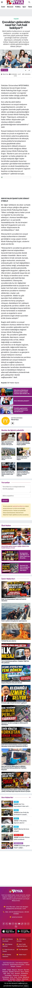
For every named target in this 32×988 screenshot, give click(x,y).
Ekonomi (10, 7)
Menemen (6, 979)
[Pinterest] (9, 923)
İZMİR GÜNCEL (18, 843)
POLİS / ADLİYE (18, 835)
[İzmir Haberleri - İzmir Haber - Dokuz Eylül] (15, 2)
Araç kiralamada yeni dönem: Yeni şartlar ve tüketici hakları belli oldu (7, 473)
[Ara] (29, 2)
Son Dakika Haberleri (7, 955)
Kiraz (11, 977)
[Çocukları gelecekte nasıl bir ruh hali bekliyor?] (16, 59)
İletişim (13, 966)
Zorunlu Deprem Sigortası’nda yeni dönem (6, 458)
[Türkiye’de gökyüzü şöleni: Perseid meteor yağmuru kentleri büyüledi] (24, 466)
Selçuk (10, 981)
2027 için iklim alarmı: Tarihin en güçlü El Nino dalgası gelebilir (23, 443)
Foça (12, 973)
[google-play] (23, 931)
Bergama (5, 971)
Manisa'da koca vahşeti (21, 830)
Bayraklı (26, 970)
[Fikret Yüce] (5, 421)
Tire (14, 981)
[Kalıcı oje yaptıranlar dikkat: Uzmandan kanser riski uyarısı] (8, 436)
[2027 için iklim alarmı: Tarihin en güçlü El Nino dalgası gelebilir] (24, 436)
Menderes (26, 977)
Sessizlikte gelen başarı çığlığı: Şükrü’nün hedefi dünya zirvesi (22, 847)
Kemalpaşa (5, 977)
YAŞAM (16, 19)
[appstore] (8, 931)
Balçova (14, 970)
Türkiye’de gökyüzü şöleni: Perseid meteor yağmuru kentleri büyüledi (23, 473)
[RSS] (16, 926)
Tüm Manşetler (23, 949)
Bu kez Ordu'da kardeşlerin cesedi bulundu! (21, 814)
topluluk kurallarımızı (18, 506)
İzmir (3, 7)
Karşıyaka (23, 975)
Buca (22, 971)
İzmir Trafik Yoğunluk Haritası (22, 945)
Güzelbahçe (24, 973)
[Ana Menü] (2, 2)
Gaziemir (17, 973)
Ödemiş (18, 979)
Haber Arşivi (22, 954)
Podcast (18, 966)
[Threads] (25, 923)
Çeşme (27, 971)
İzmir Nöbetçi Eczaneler (8, 940)
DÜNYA (16, 818)
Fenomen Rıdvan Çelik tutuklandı (22, 838)
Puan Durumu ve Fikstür (8, 950)
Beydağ (11, 971)
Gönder (5, 500)
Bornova (17, 971)
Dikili (8, 973)
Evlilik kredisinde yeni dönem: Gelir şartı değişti (23, 458)
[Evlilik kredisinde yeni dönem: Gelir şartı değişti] (24, 451)
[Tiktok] (22, 923)
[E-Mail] (12, 423)
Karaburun (16, 975)
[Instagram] (13, 923)
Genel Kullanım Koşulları (17, 964)
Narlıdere (12, 979)
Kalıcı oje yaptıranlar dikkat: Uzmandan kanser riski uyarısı (7, 443)
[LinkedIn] (16, 923)
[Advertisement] (16, 868)
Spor (24, 7)
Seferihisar (25, 979)
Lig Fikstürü (5, 964)
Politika (17, 7)
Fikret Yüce (5, 74)
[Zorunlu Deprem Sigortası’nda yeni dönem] (8, 451)
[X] (6, 923)
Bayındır (20, 970)
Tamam (26, 985)
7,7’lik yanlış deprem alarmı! (20, 822)
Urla (23, 981)
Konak (20, 977)
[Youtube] (19, 923)
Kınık (15, 977)
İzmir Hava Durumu (21, 940)
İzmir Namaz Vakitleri (7, 945)
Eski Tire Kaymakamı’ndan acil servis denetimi (21, 805)
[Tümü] (30, 797)
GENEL (16, 801)
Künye (27, 964)
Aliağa (9, 970)
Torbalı (18, 981)
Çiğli (4, 973)
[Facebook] (3, 923)
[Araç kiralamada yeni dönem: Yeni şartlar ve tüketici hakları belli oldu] (8, 466)
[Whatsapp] (28, 923)
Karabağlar (8, 975)
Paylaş (5, 70)
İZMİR (4, 970)
